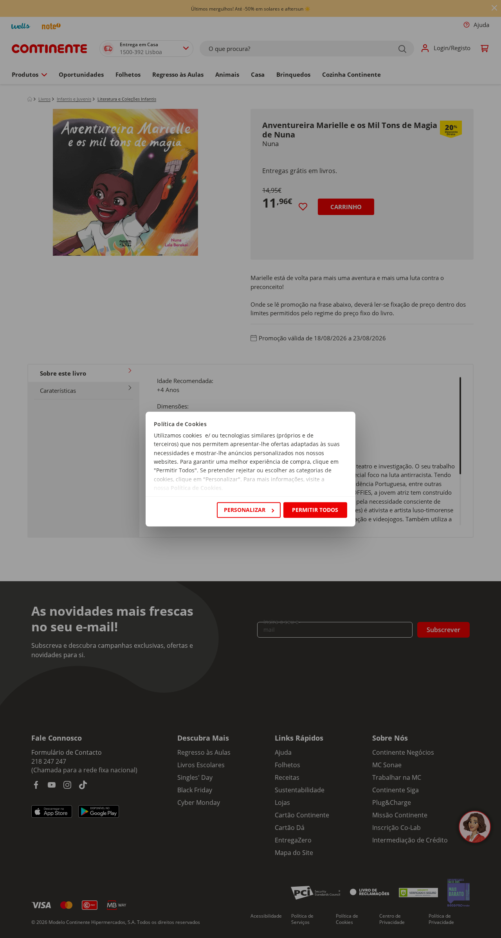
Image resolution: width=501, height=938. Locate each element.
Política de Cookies (196, 488)
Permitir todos (315, 509)
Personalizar (244, 509)
